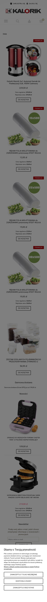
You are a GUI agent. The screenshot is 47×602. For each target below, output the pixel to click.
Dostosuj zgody (23, 581)
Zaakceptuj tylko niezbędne (23, 574)
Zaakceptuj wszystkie (23, 588)
